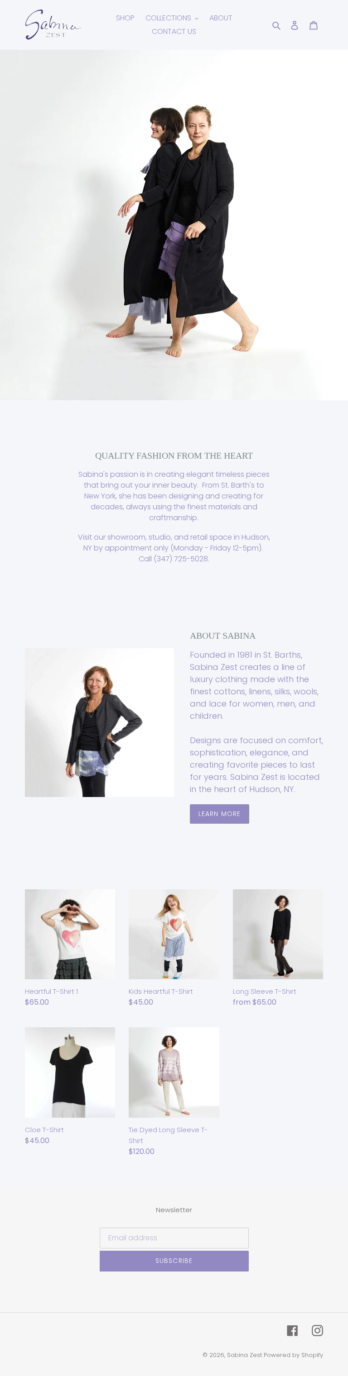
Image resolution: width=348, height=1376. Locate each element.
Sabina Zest (244, 1355)
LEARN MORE (219, 813)
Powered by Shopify (293, 1355)
